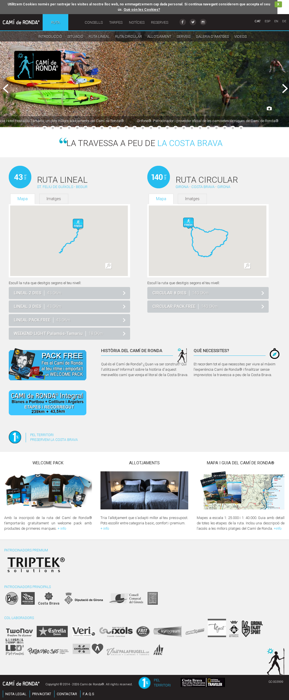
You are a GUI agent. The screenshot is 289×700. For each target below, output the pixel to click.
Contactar (67, 694)
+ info (62, 528)
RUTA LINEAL (99, 36)
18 (184, 128)
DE (284, 21)
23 (225, 128)
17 (175, 128)
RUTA (55, 22)
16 (167, 128)
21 (208, 128)
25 (241, 128)
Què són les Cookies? (142, 10)
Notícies (136, 22)
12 (134, 128)
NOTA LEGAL (16, 694)
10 (118, 128)
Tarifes (115, 22)
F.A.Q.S (88, 694)
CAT (258, 21)
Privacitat (41, 694)
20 (200, 128)
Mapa (22, 198)
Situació (75, 36)
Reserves (159, 22)
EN (276, 21)
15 (159, 128)
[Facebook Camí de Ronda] (182, 22)
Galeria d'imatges (212, 36)
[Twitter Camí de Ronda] (193, 22)
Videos (240, 36)
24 (233, 128)
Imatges (54, 198)
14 (151, 128)
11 (126, 128)
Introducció (50, 36)
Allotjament (159, 36)
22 (216, 128)
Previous (10, 89)
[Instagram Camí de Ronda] (203, 22)
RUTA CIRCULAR (128, 36)
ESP (267, 21)
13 (143, 128)
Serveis (184, 36)
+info (277, 528)
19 (192, 128)
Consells (94, 22)
